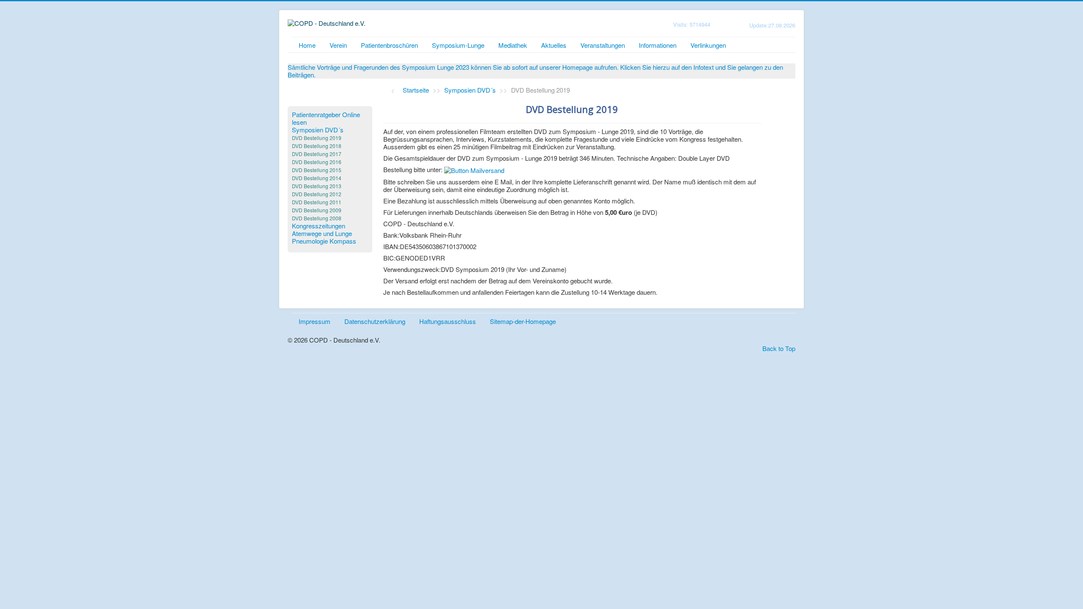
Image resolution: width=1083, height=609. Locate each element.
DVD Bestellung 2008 (316, 218)
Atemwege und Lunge (322, 233)
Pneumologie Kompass (324, 241)
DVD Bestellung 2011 (316, 202)
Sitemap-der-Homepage (523, 321)
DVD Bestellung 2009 (316, 210)
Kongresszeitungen (318, 226)
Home (307, 45)
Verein (338, 45)
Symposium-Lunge (458, 45)
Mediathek (512, 45)
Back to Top (778, 348)
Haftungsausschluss (447, 321)
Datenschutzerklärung (374, 321)
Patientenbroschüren (389, 45)
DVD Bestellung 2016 (316, 161)
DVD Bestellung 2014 (316, 177)
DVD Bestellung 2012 (316, 194)
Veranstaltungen (602, 45)
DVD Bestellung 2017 (316, 153)
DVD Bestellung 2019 (316, 137)
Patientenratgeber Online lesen (326, 118)
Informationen (657, 45)
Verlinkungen (708, 45)
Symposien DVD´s (318, 130)
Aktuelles (553, 45)
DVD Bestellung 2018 (316, 145)
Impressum (314, 321)
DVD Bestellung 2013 (316, 185)
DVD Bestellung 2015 (316, 169)
